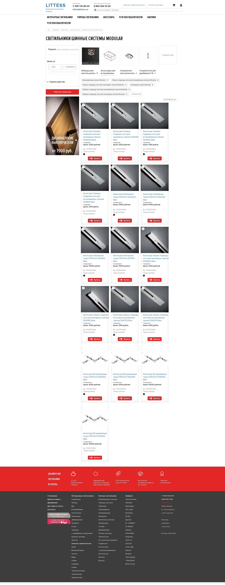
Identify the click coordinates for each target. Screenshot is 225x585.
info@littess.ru (80, 9)
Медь (73, 557)
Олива (74, 561)
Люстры (74, 503)
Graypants (129, 537)
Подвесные (76, 499)
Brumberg (129, 513)
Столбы (101, 527)
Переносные (103, 537)
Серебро (75, 564)
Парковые (102, 506)
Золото (74, 554)
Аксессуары (108, 17)
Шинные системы (78, 537)
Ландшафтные (104, 509)
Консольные (103, 554)
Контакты (51, 509)
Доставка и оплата (55, 506)
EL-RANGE (129, 527)
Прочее (74, 540)
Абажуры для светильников (88, 72)
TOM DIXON (130, 561)
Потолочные (103, 547)
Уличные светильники (88, 17)
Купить (97, 158)
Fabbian (128, 530)
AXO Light (129, 509)
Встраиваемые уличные (107, 499)
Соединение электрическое (127, 72)
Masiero (128, 550)
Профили (75, 523)
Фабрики (151, 17)
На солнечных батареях (107, 540)
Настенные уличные (106, 520)
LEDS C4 (128, 540)
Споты (73, 527)
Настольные (76, 513)
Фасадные (102, 516)
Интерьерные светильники (60, 17)
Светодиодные (104, 513)
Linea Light (129, 547)
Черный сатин (76, 578)
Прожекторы (103, 523)
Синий (73, 567)
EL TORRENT (130, 523)
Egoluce (128, 520)
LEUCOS (128, 544)
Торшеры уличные (105, 503)
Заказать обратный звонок (134, 5)
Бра (72, 506)
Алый (73, 547)
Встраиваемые (77, 509)
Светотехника (130, 499)
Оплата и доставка (155, 5)
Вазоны (101, 561)
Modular (128, 554)
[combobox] (170, 99)
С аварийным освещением (82, 533)
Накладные (75, 516)
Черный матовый (78, 571)
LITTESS (55, 5)
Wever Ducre (130, 564)
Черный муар (76, 574)
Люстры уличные (105, 533)
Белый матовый (77, 550)
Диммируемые (77, 520)
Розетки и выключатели (130, 17)
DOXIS (127, 516)
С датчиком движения (107, 550)
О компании (52, 496)
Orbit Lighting (130, 557)
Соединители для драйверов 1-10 (147, 72)
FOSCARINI (129, 533)
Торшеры (75, 530)
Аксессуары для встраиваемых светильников (108, 73)
